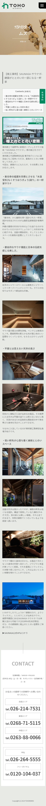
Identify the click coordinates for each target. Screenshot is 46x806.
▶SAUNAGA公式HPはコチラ (15, 632)
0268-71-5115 (25, 722)
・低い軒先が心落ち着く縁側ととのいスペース (23, 109)
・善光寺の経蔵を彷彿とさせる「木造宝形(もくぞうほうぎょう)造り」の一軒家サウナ (22, 97)
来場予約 (42, 96)
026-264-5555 (25, 759)
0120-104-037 (25, 773)
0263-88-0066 (25, 737)
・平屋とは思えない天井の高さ (16, 107)
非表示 (27, 91)
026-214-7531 (25, 708)
